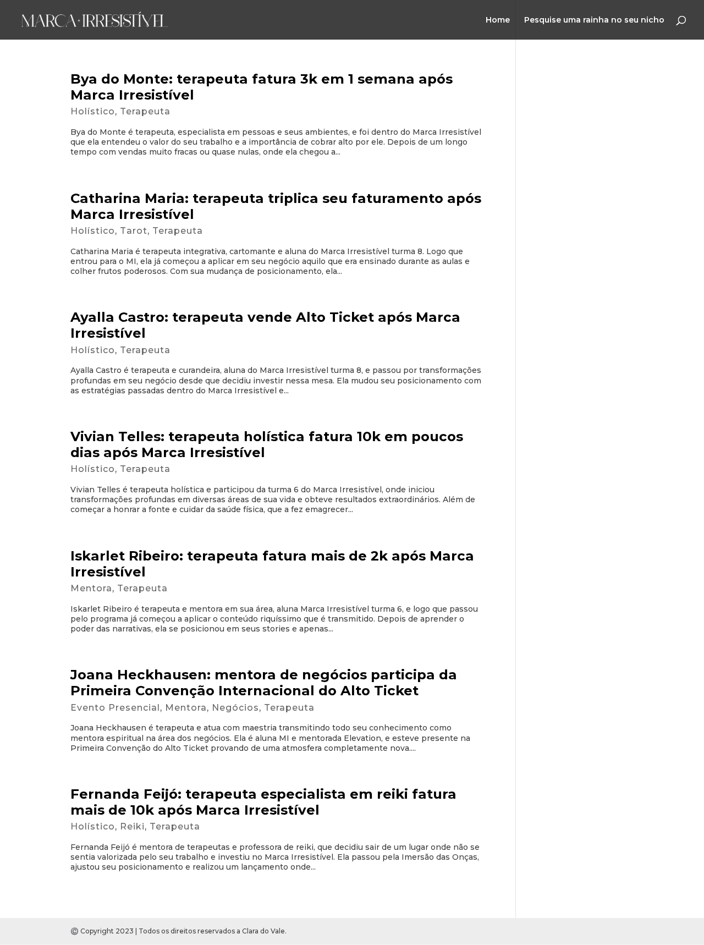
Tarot (133, 231)
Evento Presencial (115, 707)
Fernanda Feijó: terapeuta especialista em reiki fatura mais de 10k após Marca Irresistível (263, 802)
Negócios (235, 707)
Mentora (91, 588)
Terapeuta (145, 111)
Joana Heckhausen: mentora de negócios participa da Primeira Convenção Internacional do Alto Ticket (263, 683)
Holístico (92, 111)
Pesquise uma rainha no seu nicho (594, 20)
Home (498, 20)
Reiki (132, 826)
